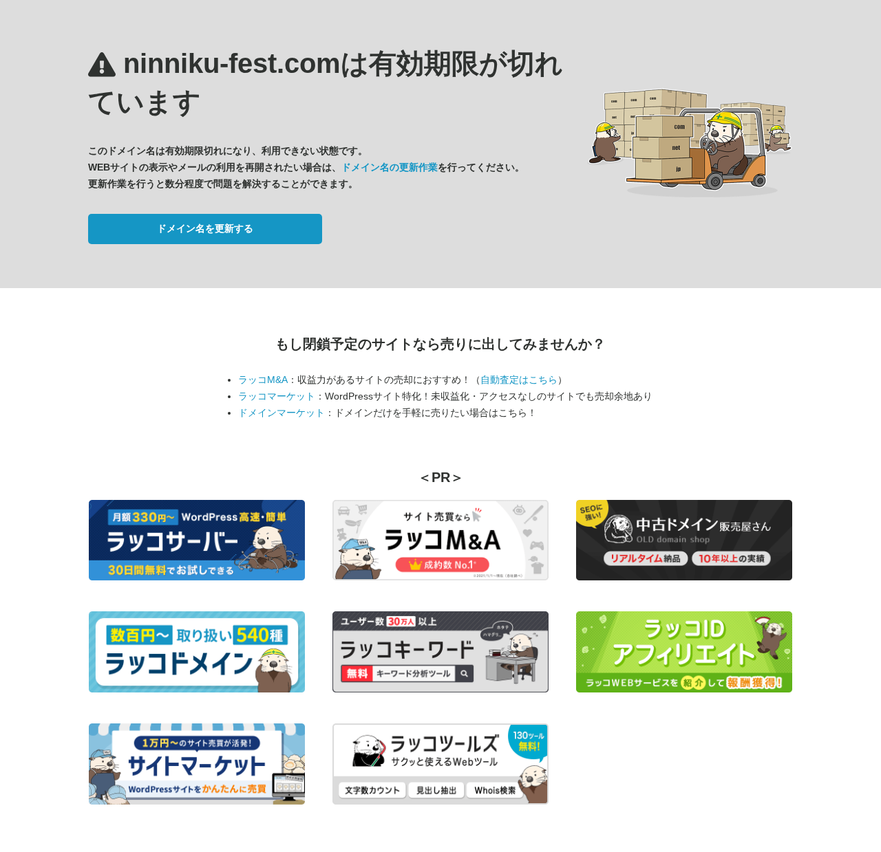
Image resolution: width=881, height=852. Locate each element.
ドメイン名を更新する (205, 228)
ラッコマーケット (276, 396)
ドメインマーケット (281, 412)
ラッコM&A (263, 379)
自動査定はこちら (519, 379)
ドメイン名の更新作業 (389, 167)
